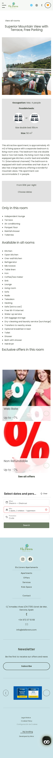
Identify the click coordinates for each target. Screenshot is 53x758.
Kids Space (26, 587)
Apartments (26, 573)
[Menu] (4, 5)
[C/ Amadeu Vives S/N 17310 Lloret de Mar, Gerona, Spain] (26, 601)
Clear (45, 493)
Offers (26, 577)
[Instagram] (23, 559)
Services (27, 582)
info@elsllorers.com (26, 629)
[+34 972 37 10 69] (26, 614)
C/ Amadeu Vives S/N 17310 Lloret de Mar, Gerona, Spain (26, 608)
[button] (4, 66)
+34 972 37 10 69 (26, 619)
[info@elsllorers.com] (26, 624)
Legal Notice (26, 718)
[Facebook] (30, 559)
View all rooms (12, 20)
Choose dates (25, 191)
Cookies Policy (26, 721)
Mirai (32, 736)
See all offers (26, 476)
